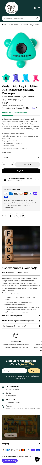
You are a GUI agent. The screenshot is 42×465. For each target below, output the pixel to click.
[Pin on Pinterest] (22, 215)
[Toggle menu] (3, 8)
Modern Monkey (14, 97)
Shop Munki (12, 456)
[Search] (37, 18)
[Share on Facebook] (10, 215)
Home (4, 25)
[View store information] (37, 179)
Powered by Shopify (24, 456)
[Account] (35, 8)
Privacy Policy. (21, 378)
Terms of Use (32, 376)
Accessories (31, 97)
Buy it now (21, 171)
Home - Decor (13, 25)
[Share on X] (16, 215)
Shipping (4, 105)
